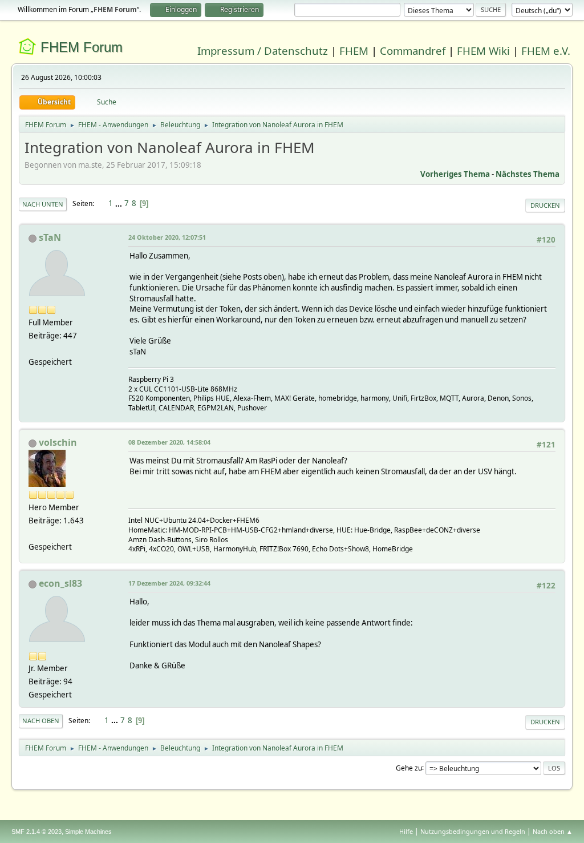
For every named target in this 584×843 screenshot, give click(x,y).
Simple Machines (88, 831)
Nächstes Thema (527, 174)
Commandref (412, 50)
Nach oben (40, 720)
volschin (58, 442)
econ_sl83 (60, 583)
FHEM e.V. (545, 50)
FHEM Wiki (483, 50)
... (119, 203)
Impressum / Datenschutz (262, 50)
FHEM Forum (81, 47)
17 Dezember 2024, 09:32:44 (169, 583)
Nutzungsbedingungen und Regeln (472, 831)
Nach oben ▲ (553, 831)
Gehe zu (409, 767)
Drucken (545, 205)
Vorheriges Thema (455, 174)
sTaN (50, 237)
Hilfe (406, 831)
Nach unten (42, 204)
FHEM (353, 50)
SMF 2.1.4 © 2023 (36, 831)
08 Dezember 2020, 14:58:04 (169, 442)
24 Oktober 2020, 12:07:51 (167, 237)
